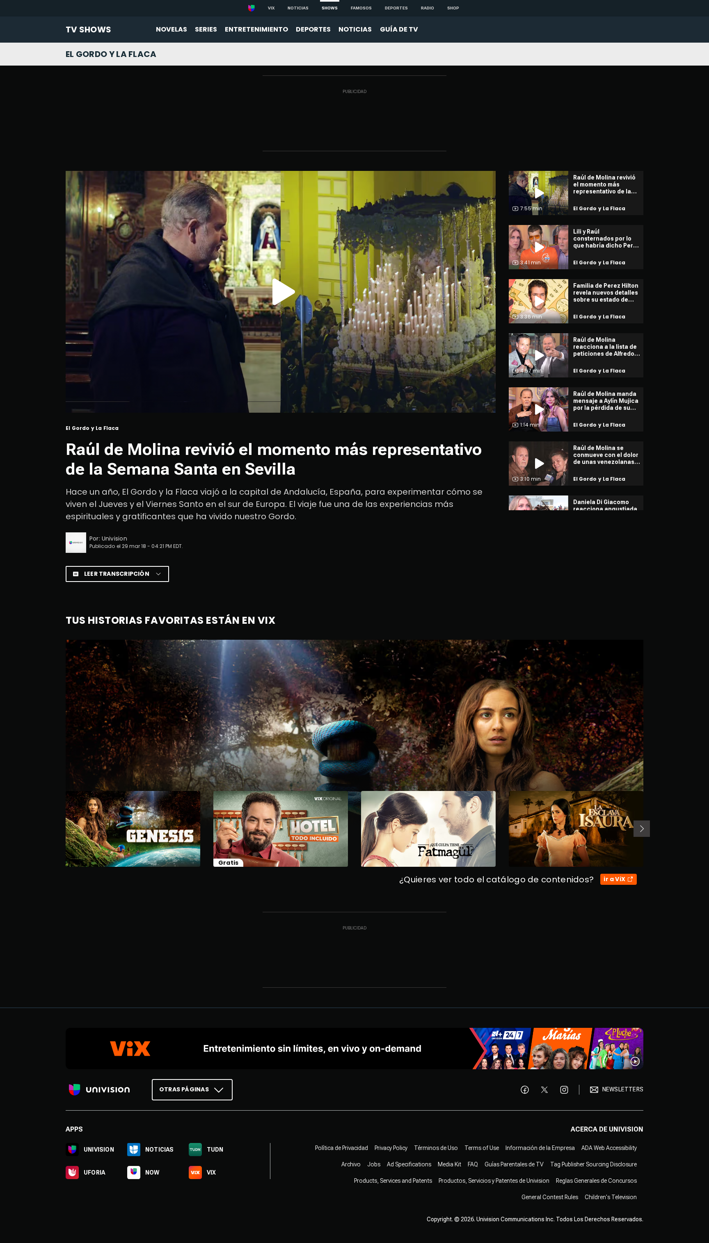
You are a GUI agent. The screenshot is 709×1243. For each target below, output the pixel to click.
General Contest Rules (549, 1196)
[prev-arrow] (60, 828)
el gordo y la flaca (111, 54)
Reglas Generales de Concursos (596, 1180)
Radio (427, 8)
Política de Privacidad (341, 1147)
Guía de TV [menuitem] (399, 29)
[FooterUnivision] (99, 1089)
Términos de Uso (436, 1147)
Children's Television (611, 1196)
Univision (114, 538)
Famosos (361, 8)
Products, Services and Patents (393, 1180)
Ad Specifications (409, 1164)
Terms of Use (481, 1147)
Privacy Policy (391, 1147)
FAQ (473, 1164)
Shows (330, 8)
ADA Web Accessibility (609, 1147)
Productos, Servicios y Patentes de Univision (494, 1180)
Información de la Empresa (540, 1147)
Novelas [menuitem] (171, 29)
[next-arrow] (642, 828)
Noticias (298, 8)
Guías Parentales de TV (514, 1164)
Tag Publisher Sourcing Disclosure (593, 1164)
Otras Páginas (184, 1089)
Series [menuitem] (206, 29)
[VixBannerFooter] (354, 1048)
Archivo (351, 1164)
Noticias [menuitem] (355, 29)
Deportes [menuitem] (313, 29)
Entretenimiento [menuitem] (256, 29)
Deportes (396, 8)
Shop (453, 8)
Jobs (373, 1164)
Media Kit (449, 1164)
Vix (271, 8)
